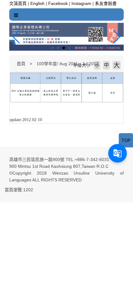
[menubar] (16, 15)
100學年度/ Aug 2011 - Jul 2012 (67, 63)
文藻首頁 (18, 3)
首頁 (21, 63)
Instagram (81, 3)
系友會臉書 (106, 3)
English (37, 3)
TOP (126, 140)
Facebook (58, 3)
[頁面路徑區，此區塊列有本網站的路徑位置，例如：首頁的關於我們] (10, 63)
